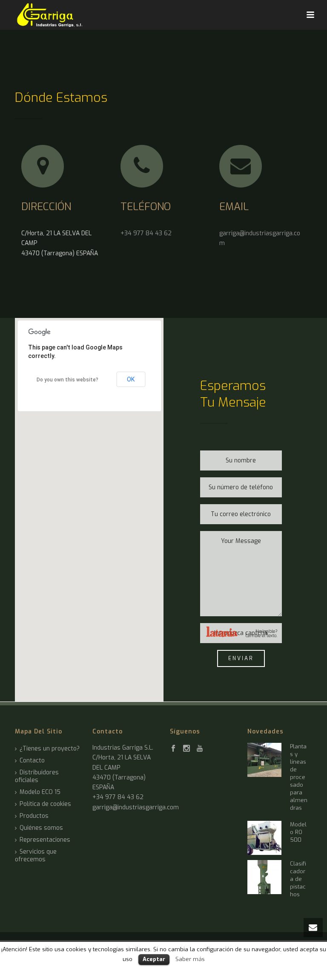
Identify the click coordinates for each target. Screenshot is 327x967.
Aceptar (154, 959)
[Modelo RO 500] (264, 838)
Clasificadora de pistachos (298, 879)
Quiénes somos (41, 828)
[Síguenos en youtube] (199, 749)
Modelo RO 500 (298, 832)
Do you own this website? (67, 380)
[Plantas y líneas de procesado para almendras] (264, 760)
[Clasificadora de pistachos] (264, 877)
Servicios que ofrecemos (36, 855)
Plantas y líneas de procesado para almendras (298, 777)
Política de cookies (45, 804)
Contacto (32, 761)
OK (131, 379)
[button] (89, 504)
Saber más (190, 959)
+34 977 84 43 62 (146, 233)
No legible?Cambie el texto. (262, 633)
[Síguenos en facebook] (173, 749)
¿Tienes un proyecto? (50, 749)
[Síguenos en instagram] (186, 749)
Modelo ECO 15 (40, 792)
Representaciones (45, 840)
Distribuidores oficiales (37, 776)
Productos (34, 816)
